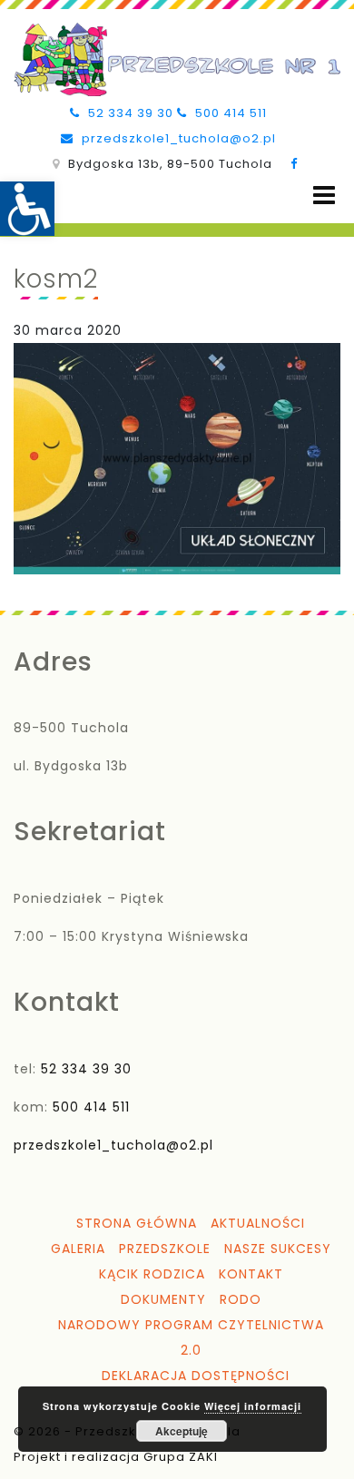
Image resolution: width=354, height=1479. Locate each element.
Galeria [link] (78, 1248)
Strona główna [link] (136, 1223)
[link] (27, 208)
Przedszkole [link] (165, 1248)
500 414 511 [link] (229, 113)
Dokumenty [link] (163, 1299)
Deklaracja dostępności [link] (196, 1375)
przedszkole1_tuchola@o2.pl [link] (177, 138)
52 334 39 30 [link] (128, 113)
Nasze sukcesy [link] (277, 1248)
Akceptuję (181, 1431)
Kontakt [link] (251, 1274)
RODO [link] (240, 1299)
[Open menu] (324, 195)
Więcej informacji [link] (252, 1406)
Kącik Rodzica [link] (152, 1274)
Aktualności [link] (258, 1223)
